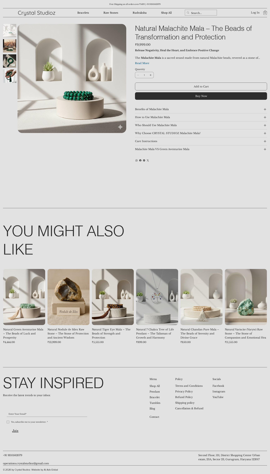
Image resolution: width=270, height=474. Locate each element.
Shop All (155, 386)
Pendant (155, 391)
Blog (152, 408)
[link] (265, 12)
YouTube (217, 397)
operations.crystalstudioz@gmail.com (26, 463)
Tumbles (155, 402)
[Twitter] (147, 160)
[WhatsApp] (136, 160)
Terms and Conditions (189, 385)
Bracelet (155, 397)
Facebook (218, 385)
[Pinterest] (144, 160)
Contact (154, 416)
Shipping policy (185, 402)
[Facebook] (140, 160)
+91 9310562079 (153, 4)
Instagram (218, 391)
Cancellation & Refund (189, 408)
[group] (135, 306)
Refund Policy (184, 397)
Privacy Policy (184, 391)
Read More (142, 63)
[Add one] (151, 75)
